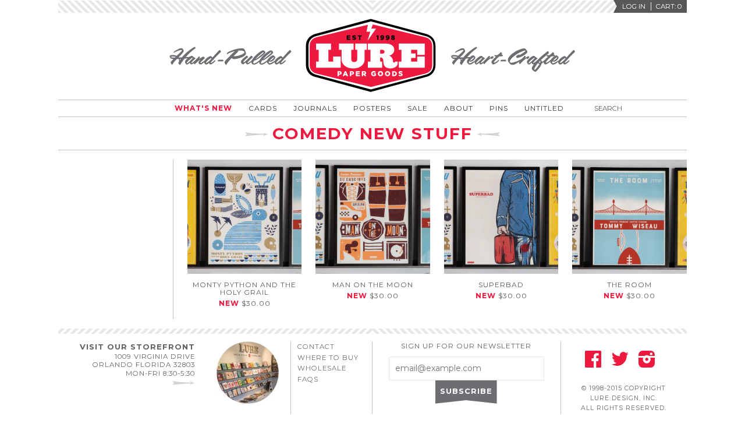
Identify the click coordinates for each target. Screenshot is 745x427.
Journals (315, 108)
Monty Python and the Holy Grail (244, 288)
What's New (203, 108)
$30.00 (245, 303)
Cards (263, 108)
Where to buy (328, 358)
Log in (633, 6)
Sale (417, 108)
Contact (316, 347)
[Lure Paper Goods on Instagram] (647, 363)
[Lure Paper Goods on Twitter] (620, 363)
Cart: (669, 6)
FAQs (307, 379)
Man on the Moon (372, 284)
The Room (629, 284)
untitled (544, 108)
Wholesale (321, 368)
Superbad (501, 284)
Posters (372, 108)
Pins (498, 108)
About (458, 108)
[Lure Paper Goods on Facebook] (593, 363)
